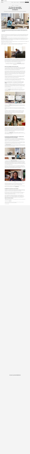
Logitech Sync (11, 132)
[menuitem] (12, 2)
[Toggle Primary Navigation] (29, 0)
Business (2, 2)
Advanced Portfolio (8, 144)
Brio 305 (9, 89)
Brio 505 (10, 104)
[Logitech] (4, 0)
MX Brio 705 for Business (14, 160)
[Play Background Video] (24, 125)
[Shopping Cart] (27, 0)
